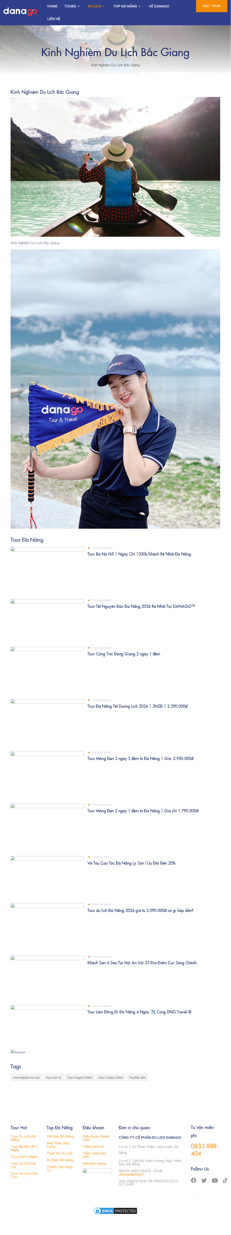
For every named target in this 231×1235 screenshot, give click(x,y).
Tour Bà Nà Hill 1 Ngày (24, 1148)
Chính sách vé (93, 1146)
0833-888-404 (205, 1149)
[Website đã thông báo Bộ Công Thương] (97, 1174)
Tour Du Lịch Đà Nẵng (23, 1138)
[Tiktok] (225, 1180)
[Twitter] (204, 1180)
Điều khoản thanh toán (96, 1138)
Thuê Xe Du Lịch (60, 1153)
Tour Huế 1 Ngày (24, 1157)
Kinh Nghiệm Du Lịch (26, 1077)
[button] (72, 6)
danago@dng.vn (131, 1174)
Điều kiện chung (94, 1163)
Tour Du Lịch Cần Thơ (24, 1175)
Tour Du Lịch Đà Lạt (23, 1165)
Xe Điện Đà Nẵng (60, 1160)
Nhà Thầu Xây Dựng (58, 1145)
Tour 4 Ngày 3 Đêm (79, 1077)
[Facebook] (193, 1180)
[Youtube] (215, 1180)
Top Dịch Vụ (53, 1077)
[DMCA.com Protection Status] (115, 1210)
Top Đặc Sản (137, 1077)
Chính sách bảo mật (94, 1155)
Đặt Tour (211, 6)
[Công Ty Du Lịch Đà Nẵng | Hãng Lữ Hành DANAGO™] (20, 11)
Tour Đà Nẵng (101, 548)
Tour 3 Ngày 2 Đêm (110, 1077)
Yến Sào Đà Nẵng (60, 1136)
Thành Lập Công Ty (59, 1168)
